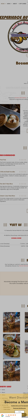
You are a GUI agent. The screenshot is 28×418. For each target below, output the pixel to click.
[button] (19, 411)
